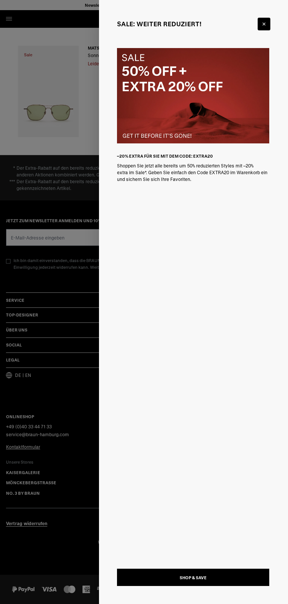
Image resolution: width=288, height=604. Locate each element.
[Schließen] (264, 24)
